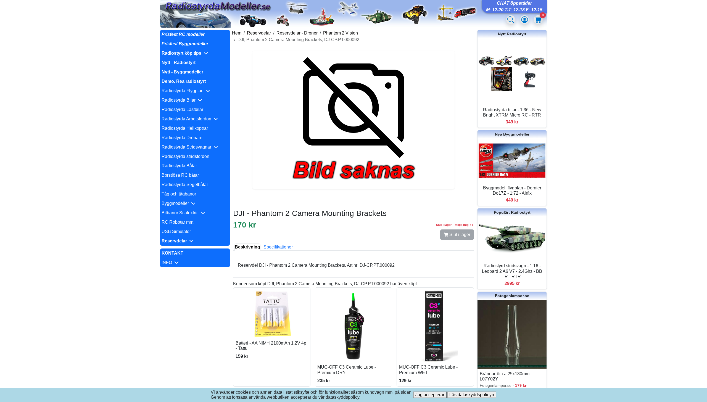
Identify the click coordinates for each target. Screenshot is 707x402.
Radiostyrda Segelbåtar (185, 184)
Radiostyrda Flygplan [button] (184, 90)
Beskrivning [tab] (247, 247)
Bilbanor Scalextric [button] (181, 212)
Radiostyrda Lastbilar (182, 109)
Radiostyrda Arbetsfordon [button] (187, 119)
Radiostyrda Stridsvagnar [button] (187, 147)
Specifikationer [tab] (278, 247)
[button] (195, 53)
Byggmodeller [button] (176, 203)
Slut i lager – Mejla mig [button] (452, 224)
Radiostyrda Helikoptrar (185, 128)
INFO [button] (168, 262)
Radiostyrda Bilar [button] (180, 100)
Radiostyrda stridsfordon (185, 156)
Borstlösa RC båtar (180, 175)
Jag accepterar (429, 394)
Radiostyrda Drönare (182, 137)
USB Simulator (176, 231)
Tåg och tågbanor (179, 194)
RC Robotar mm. (178, 222)
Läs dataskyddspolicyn (471, 394)
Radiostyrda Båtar (179, 165)
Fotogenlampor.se (512, 295)
